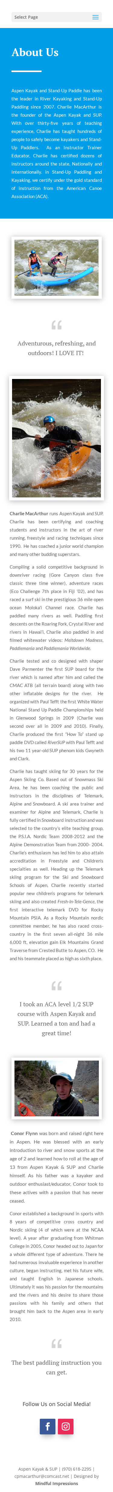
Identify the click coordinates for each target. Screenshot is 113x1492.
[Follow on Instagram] (66, 1426)
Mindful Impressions (56, 1483)
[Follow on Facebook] (47, 1426)
